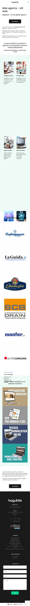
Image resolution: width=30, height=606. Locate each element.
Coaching (15, 547)
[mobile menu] (28, 2)
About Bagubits (15, 556)
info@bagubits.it (16, 521)
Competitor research (15, 542)
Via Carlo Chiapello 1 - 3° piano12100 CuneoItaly (15, 513)
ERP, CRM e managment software (15, 546)
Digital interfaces (15, 539)
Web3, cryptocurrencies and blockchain (15, 549)
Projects (15, 558)
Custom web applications (15, 543)
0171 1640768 (17, 519)
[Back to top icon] (27, 599)
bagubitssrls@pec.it (16, 507)
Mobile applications (15, 540)
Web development (15, 538)
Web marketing (15, 545)
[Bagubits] (15, 2)
